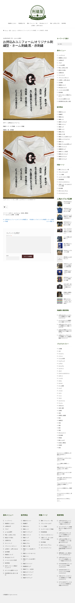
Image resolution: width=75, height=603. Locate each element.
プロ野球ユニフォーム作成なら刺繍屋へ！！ (68, 272)
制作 (10, 30)
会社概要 (61, 82)
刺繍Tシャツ (61, 129)
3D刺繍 (60, 348)
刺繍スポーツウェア (63, 154)
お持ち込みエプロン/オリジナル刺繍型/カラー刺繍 (65, 325)
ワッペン (61, 403)
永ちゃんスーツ (62, 432)
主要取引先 (61, 72)
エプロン (61, 363)
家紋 (60, 425)
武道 (60, 430)
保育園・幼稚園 (62, 415)
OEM (60, 351)
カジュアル (61, 366)
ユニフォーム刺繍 (10, 214)
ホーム (6, 30)
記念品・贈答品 (24, 213)
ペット (60, 395)
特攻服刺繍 (61, 179)
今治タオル (61, 405)
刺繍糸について (62, 85)
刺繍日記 (61, 420)
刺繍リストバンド (63, 146)
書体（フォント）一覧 (32, 23)
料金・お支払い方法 (54, 23)
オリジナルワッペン (63, 193)
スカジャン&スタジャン (64, 182)
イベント (61, 356)
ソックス (61, 378)
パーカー (61, 390)
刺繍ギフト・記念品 (63, 151)
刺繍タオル (61, 117)
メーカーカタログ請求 (64, 90)
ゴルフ (60, 371)
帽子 (60, 428)
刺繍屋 (6, 594)
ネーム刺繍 (61, 385)
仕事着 (60, 410)
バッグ (60, 388)
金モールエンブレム (63, 190)
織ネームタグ (62, 440)
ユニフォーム (17, 213)
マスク (60, 398)
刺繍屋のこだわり (12, 23)
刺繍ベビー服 (62, 134)
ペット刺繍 (61, 174)
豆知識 (60, 445)
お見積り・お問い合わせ (37, 25)
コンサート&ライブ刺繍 (64, 177)
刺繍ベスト (61, 141)
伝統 (60, 413)
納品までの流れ (62, 70)
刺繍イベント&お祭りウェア (65, 136)
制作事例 (64, 23)
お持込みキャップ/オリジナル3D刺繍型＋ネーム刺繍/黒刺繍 (68, 265)
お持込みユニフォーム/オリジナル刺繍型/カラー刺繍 (15, 220)
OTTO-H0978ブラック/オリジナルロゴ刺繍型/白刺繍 (65, 583)
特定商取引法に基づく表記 (65, 101)
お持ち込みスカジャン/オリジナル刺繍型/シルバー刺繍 (68, 210)
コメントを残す (17, 38)
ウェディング (62, 361)
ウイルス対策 (62, 358)
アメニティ (61, 353)
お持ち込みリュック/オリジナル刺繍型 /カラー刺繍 (68, 279)
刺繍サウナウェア (63, 159)
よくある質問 (62, 65)
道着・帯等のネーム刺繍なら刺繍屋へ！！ (68, 245)
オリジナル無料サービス (64, 99)
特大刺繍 (61, 188)
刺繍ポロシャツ (62, 112)
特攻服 (60, 437)
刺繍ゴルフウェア (63, 156)
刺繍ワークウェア (63, 122)
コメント (9, 235)
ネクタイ (61, 383)
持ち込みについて (44, 23)
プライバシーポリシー (64, 77)
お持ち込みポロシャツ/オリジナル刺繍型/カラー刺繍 (65, 315)
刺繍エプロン (62, 131)
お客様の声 (61, 60)
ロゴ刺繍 (17, 214)
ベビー (60, 393)
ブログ (60, 62)
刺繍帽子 (61, 114)
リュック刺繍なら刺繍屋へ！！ (63, 463)
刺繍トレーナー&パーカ (64, 139)
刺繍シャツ (61, 119)
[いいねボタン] (4, 207)
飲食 (60, 447)
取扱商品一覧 (22, 23)
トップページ (62, 55)
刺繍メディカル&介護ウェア (65, 144)
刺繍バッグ (61, 126)
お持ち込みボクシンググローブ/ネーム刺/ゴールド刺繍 (68, 223)
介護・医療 (61, 408)
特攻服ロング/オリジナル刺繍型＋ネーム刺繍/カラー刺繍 (42, 220)
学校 (60, 423)
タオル (60, 380)
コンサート (61, 368)
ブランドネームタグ (63, 172)
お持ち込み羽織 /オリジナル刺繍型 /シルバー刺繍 (65, 330)
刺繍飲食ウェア (62, 149)
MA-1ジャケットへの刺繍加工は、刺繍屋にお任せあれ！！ (68, 217)
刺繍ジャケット (62, 124)
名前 (7, 255)
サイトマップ (62, 75)
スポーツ (14, 30)
